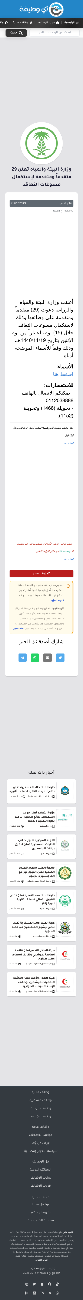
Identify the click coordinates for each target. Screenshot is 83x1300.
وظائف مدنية (41, 1092)
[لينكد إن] (41, 1294)
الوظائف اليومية (41, 1170)
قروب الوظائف (40, 1186)
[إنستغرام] (26, 1285)
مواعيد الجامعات (40, 1135)
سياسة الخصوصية (41, 1221)
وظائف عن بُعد (40, 1116)
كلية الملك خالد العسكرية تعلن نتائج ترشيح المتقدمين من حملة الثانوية (33, 927)
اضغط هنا (63, 373)
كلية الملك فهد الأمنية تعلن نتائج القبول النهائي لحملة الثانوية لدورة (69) (32, 899)
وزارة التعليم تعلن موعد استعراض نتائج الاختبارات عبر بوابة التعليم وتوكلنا (35, 817)
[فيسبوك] (49, 1285)
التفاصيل (18, 629)
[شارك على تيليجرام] (23, 657)
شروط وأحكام (40, 1213)
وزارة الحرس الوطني (42, 936)
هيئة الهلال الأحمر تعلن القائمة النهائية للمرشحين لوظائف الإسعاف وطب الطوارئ (34, 982)
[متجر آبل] (34, 1294)
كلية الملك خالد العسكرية (40, 796)
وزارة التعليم (46, 826)
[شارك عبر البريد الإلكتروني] (47, 657)
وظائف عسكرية (41, 1100)
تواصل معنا (40, 1205)
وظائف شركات (40, 1108)
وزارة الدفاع (46, 854)
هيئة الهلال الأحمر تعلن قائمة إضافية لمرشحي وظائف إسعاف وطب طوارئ (33, 954)
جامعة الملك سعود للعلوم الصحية (38, 881)
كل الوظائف (40, 1162)
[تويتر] (34, 1285)
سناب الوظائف (40, 1178)
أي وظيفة (45, 1273)
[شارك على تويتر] (60, 657)
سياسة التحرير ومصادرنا (40, 1151)
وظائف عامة (40, 1127)
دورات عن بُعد (40, 1143)
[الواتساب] (57, 1294)
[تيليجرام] (49, 1294)
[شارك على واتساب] (35, 657)
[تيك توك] (57, 1285)
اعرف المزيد (57, 600)
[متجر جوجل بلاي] (26, 1294)
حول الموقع (40, 1197)
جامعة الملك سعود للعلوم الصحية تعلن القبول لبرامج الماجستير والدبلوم (37, 872)
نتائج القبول (66, 203)
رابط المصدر (40, 573)
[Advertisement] (41, 79)
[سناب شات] (41, 1285)
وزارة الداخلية (46, 909)
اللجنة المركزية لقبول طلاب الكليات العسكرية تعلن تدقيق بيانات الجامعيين (35, 844)
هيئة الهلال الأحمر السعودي (39, 964)
